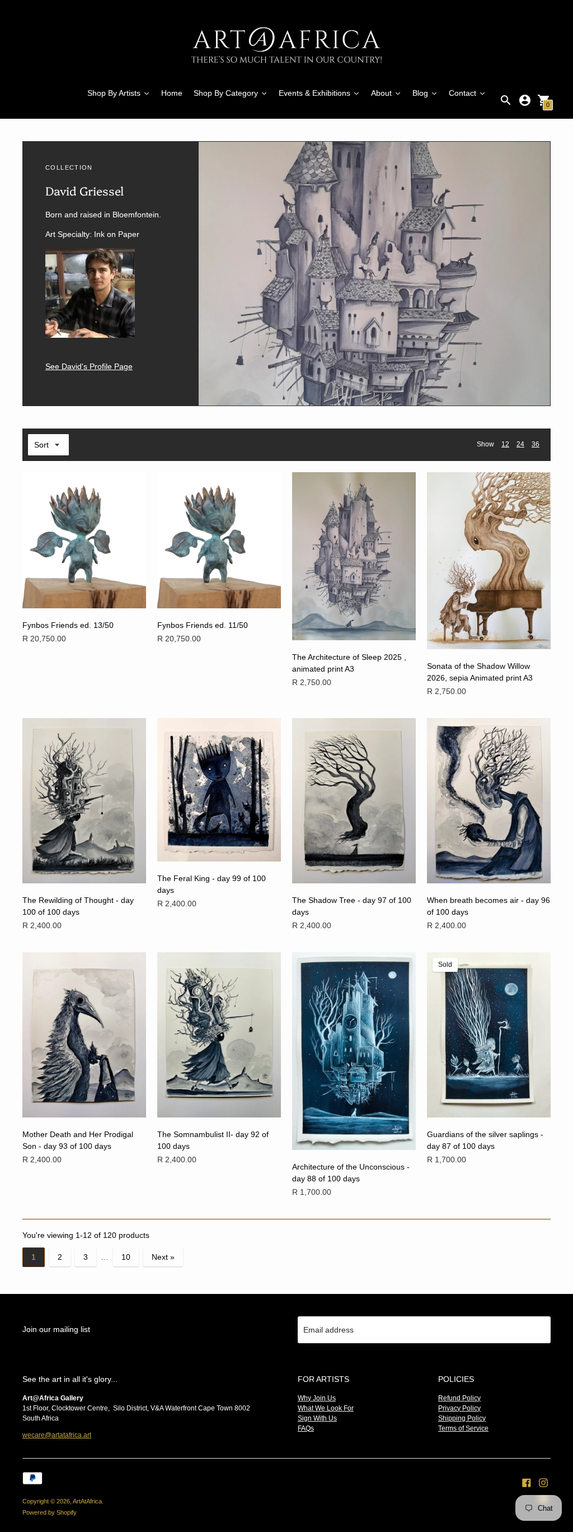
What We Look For (326, 1408)
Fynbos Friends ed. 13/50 (68, 625)
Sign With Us (317, 1418)
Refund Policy (459, 1398)
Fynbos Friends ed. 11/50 (202, 625)
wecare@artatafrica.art (56, 1435)
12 (505, 444)
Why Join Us (317, 1398)
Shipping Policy (462, 1418)
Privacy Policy (459, 1408)
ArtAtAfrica (87, 1501)
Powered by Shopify (49, 1512)
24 (520, 444)
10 (125, 1256)
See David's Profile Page (89, 366)
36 (535, 444)
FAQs (306, 1428)
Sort (41, 444)
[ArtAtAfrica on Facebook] (526, 1482)
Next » (163, 1256)
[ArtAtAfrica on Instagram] (543, 1482)
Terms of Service (463, 1428)
